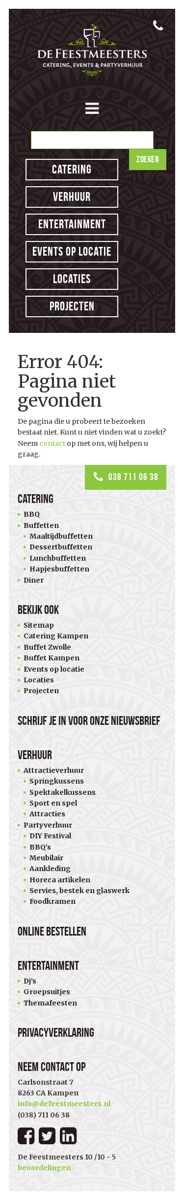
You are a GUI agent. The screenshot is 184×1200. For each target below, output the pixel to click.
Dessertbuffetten (60, 547)
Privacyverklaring (56, 1032)
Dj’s (30, 981)
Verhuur (72, 196)
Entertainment (72, 224)
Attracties (47, 813)
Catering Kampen (56, 636)
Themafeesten (50, 1003)
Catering (72, 169)
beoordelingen (44, 1167)
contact (52, 443)
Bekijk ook (38, 609)
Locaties (72, 278)
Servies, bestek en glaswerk (79, 890)
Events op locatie (71, 251)
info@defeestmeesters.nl (64, 1103)
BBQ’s (40, 847)
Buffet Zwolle (47, 647)
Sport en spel (53, 803)
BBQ (32, 514)
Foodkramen (52, 901)
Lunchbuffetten (57, 558)
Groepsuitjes (47, 991)
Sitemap (39, 625)
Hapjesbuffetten (59, 569)
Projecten (72, 306)
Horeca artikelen (59, 879)
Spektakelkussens (62, 792)
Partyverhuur (48, 825)
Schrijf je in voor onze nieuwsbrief (89, 720)
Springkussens (56, 781)
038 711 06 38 (133, 477)
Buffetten (41, 525)
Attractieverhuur (54, 770)
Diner (34, 580)
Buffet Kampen (51, 658)
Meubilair (46, 857)
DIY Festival (50, 835)
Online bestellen (52, 931)
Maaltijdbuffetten (61, 536)
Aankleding (50, 868)
